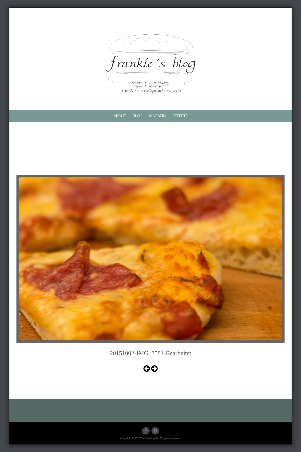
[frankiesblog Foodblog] (150, 63)
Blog (138, 115)
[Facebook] (146, 431)
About (120, 115)
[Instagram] (155, 431)
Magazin (157, 115)
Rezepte (180, 115)
